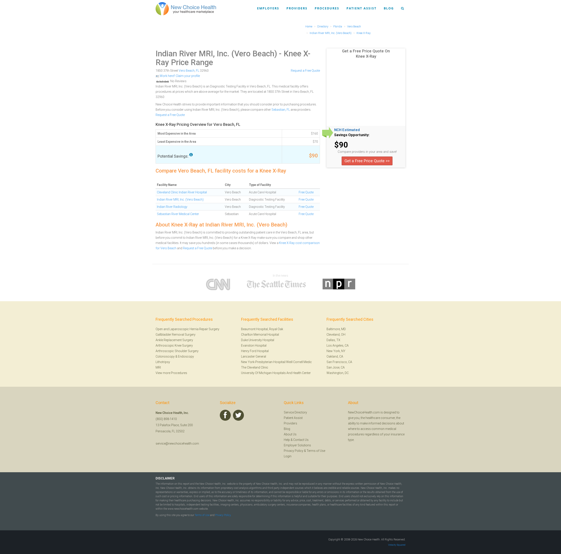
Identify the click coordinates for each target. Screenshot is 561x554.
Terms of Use (316, 450)
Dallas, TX (333, 340)
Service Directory (295, 412)
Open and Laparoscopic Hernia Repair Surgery (187, 329)
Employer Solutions (297, 445)
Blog (389, 8)
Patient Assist (361, 8)
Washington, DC (338, 373)
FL (197, 70)
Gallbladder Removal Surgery (175, 334)
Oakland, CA (335, 356)
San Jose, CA (336, 367)
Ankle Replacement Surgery (174, 340)
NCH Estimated (347, 130)
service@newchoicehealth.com (177, 443)
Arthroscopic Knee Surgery (174, 345)
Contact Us (301, 440)
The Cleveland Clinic (254, 367)
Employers (268, 8)
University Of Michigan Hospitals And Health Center (276, 373)
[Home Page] (186, 8)
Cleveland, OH (336, 334)
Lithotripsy (163, 362)
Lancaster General (253, 356)
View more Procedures (171, 373)
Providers (296, 8)
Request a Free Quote (305, 70)
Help (287, 440)
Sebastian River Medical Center (178, 214)
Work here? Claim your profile (179, 76)
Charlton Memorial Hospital (260, 334)
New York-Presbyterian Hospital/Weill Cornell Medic (276, 362)
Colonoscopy (165, 356)
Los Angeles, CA (338, 345)
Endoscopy (186, 356)
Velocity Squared (396, 544)
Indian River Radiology (172, 206)
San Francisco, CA (339, 362)
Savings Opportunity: (351, 135)
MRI (158, 367)
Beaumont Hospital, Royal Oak (262, 329)
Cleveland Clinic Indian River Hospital (182, 192)
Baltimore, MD (336, 329)
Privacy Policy (293, 450)
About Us (290, 434)
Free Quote (306, 192)
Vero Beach (187, 70)
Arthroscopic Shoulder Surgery (177, 351)
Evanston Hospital (253, 345)
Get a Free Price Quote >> (367, 161)
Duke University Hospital (257, 340)
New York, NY (336, 351)
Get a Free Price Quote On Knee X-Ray (366, 54)
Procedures (327, 8)
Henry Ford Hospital (255, 351)
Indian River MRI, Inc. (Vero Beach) (216, 53)
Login (287, 456)
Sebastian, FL (281, 109)
